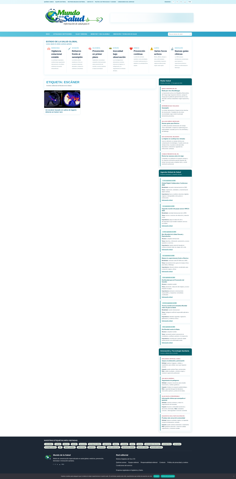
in (181, 1)
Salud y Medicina (81, 34)
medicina (57, 444)
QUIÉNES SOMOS (49, 1)
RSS (190, 1)
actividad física (167, 444)
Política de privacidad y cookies (177, 462)
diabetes (116, 444)
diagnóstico (91, 447)
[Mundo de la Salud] (74, 17)
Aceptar (156, 476)
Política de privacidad (168, 476)
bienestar (66, 444)
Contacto (162, 462)
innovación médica (143, 447)
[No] (234, 476)
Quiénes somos (121, 462)
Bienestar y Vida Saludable (100, 34)
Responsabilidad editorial (149, 462)
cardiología (124, 444)
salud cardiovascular (113, 447)
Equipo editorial (133, 462)
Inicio (48, 34)
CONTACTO (90, 1)
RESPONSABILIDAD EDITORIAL (76, 1)
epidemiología (81, 447)
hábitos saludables (70, 447)
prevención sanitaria (156, 447)
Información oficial (167, 200)
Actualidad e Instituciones (62, 34)
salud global (177, 444)
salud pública (48, 444)
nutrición (74, 444)
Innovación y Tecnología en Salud (125, 34)
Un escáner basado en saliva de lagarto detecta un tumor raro (61, 111)
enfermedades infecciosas (152, 444)
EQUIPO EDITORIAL (60, 1)
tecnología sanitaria (50, 447)
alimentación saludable (128, 447)
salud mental (107, 444)
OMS (60, 447)
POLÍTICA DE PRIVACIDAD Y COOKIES (105, 1)
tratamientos (101, 447)
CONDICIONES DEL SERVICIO (126, 1)
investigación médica (94, 444)
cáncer (132, 444)
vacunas (140, 444)
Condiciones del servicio (124, 465)
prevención (83, 444)
